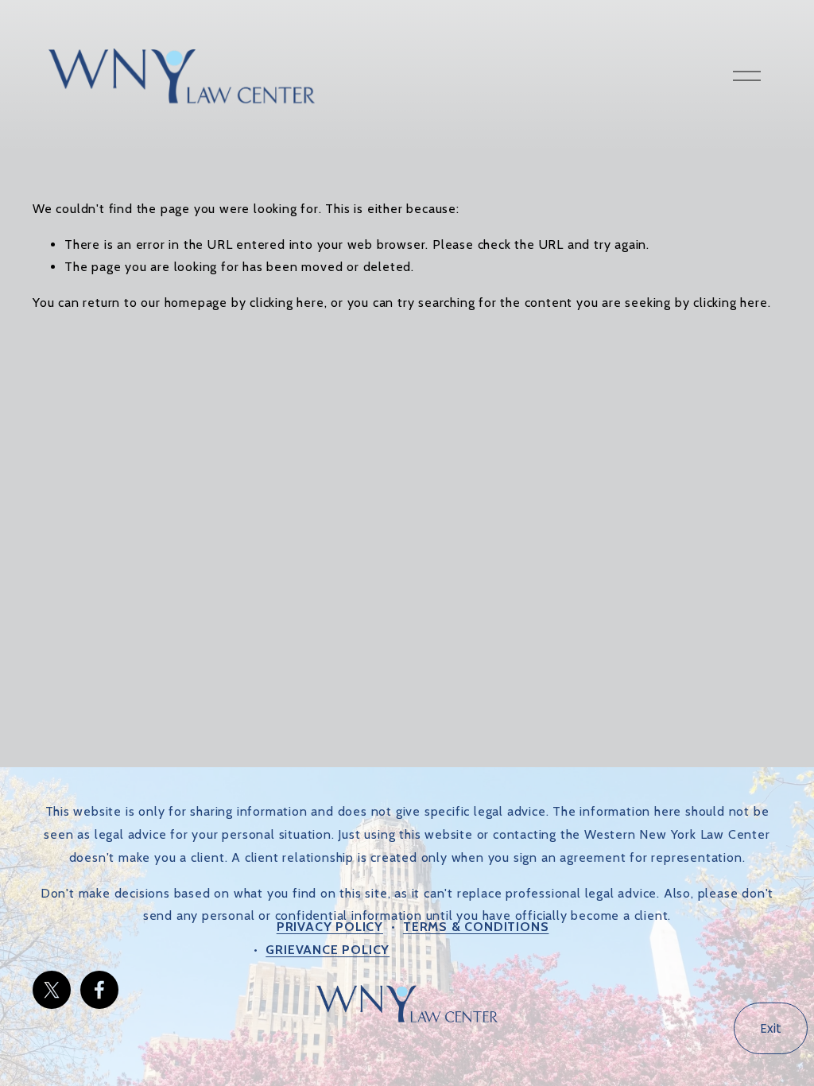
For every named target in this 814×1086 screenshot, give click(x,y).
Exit (770, 1028)
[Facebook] (99, 990)
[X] (52, 990)
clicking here (287, 302)
